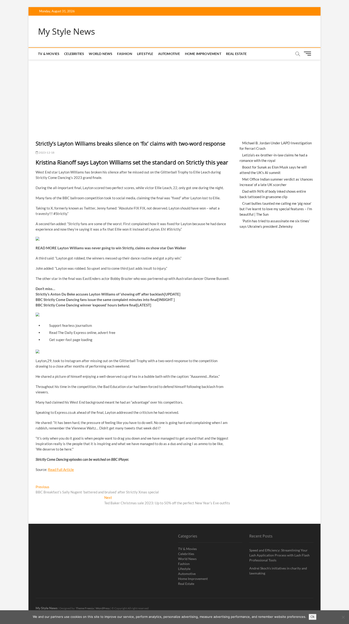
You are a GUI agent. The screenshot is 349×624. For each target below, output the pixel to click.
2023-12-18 (46, 152)
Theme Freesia (85, 608)
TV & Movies (48, 54)
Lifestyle (145, 54)
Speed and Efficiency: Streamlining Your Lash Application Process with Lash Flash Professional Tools (279, 555)
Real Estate (236, 54)
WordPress (103, 608)
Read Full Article (61, 469)
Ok (313, 617)
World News (100, 54)
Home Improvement (203, 54)
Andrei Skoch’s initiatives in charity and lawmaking (278, 570)
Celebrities (74, 54)
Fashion (124, 54)
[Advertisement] (174, 95)
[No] (343, 617)
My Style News (66, 31)
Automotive (169, 54)
